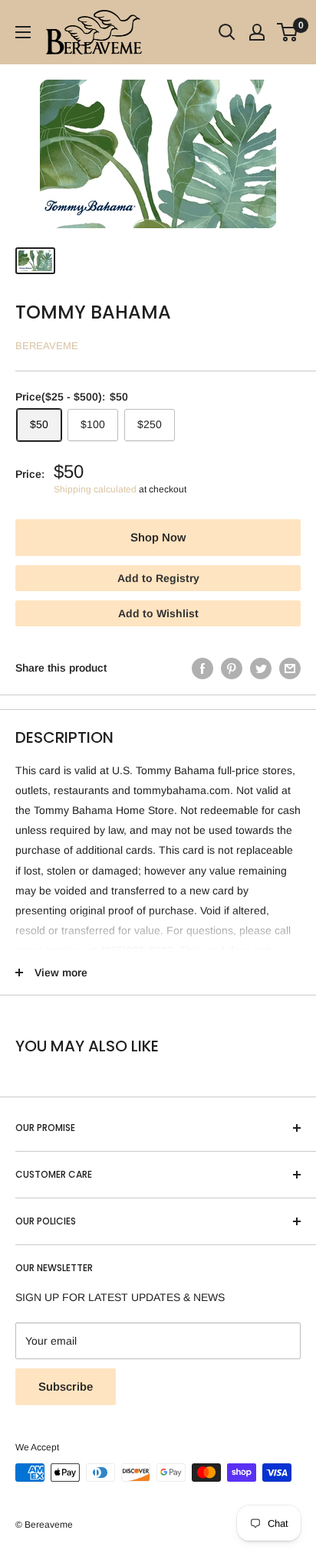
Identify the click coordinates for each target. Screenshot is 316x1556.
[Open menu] (23, 32)
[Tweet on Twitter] (261, 667)
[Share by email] (290, 667)
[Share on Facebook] (202, 667)
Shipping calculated (95, 489)
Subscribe (65, 1386)
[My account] (257, 32)
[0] (288, 32)
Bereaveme (46, 345)
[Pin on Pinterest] (231, 667)
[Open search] (227, 32)
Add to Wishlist (158, 613)
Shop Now (158, 537)
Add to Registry (158, 578)
